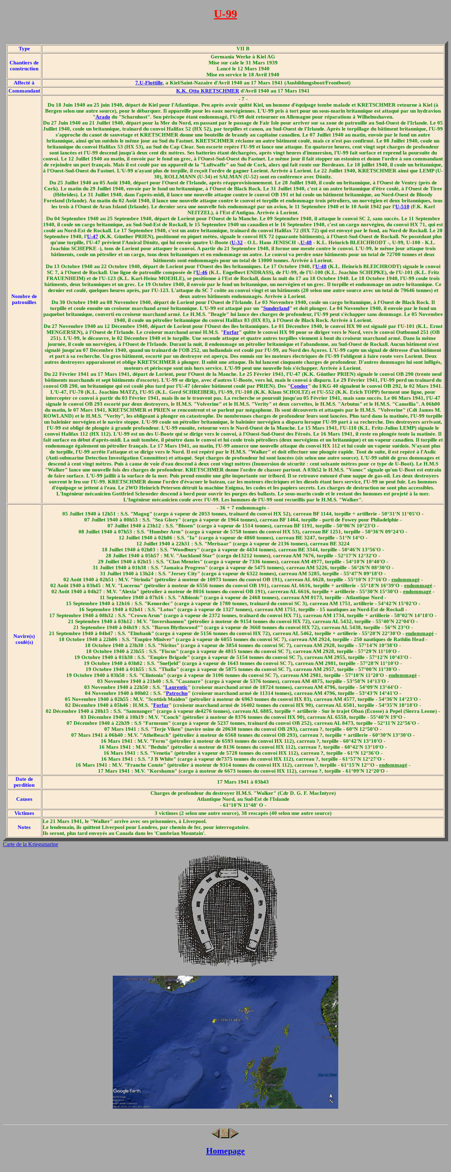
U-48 (306, 242)
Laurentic (176, 687)
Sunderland (276, 308)
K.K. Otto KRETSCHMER (207, 91)
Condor (299, 386)
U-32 (237, 242)
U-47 (92, 236)
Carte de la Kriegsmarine (30, 844)
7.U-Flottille (149, 82)
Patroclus (177, 693)
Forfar (231, 332)
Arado (102, 117)
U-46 (202, 272)
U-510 (402, 206)
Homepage (225, 1150)
